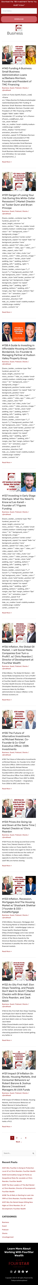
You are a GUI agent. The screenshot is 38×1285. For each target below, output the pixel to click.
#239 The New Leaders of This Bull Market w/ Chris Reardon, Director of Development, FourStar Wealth (19, 1188)
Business (5, 88)
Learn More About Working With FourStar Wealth (19, 1252)
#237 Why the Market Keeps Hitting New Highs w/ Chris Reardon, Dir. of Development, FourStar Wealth (17, 1205)
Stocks (25, 88)
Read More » (7, 162)
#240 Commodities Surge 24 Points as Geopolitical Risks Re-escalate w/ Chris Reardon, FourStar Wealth (17, 1178)
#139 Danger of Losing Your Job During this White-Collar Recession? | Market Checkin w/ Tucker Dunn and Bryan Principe (18, 201)
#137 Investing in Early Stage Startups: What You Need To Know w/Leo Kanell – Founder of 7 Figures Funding (18, 502)
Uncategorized (7, 1237)
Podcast (18, 88)
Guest (12, 88)
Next (19, 1142)
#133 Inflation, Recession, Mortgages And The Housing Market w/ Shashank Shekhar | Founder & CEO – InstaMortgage (18, 905)
